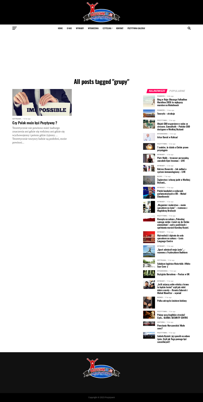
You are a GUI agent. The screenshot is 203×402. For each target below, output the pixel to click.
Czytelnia (107, 28)
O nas (69, 28)
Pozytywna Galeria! (136, 28)
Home (60, 28)
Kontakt (119, 28)
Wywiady (80, 28)
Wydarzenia (93, 28)
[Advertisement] (101, 54)
